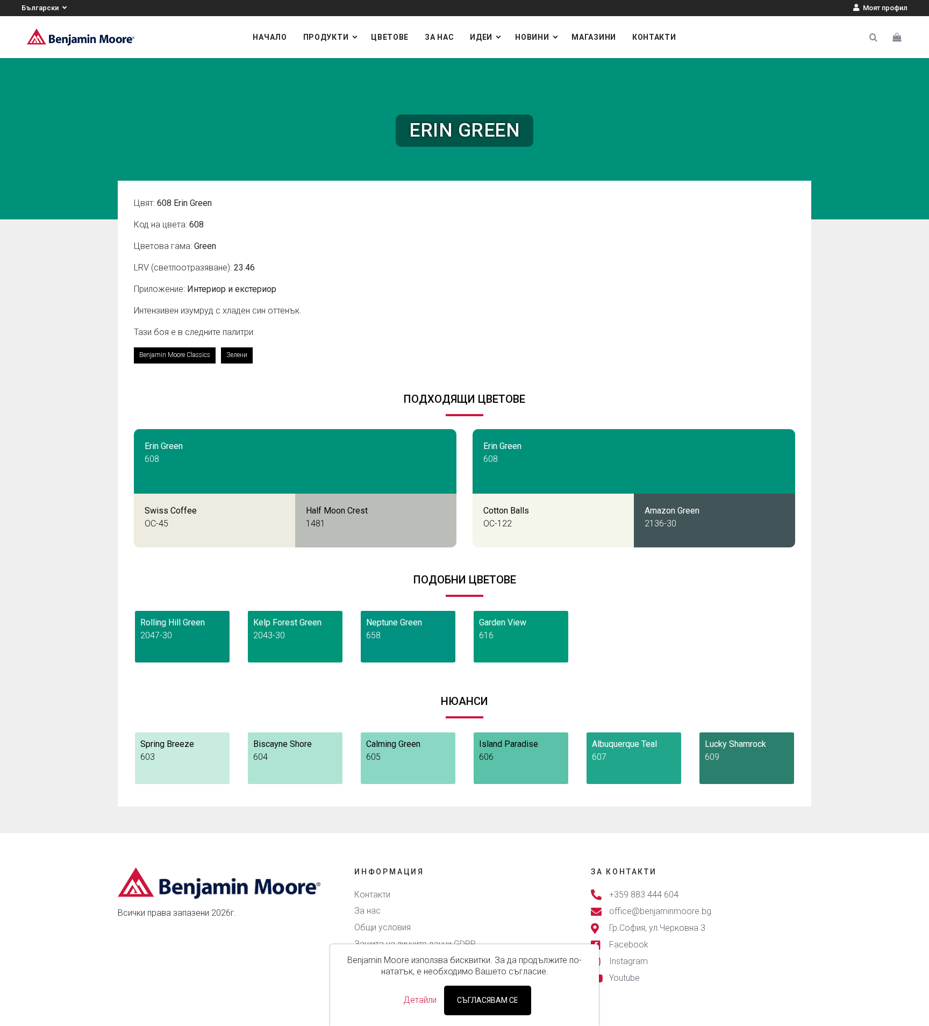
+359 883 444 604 (643, 894)
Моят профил (884, 8)
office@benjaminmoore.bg (660, 911)
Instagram (628, 962)
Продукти (326, 37)
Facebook (628, 944)
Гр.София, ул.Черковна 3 (657, 928)
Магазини (593, 37)
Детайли (420, 1000)
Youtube (624, 978)
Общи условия (382, 927)
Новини (532, 37)
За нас (439, 37)
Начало (270, 37)
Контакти (654, 37)
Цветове (390, 37)
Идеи (481, 37)
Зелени (236, 355)
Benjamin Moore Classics (174, 355)
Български (41, 8)
